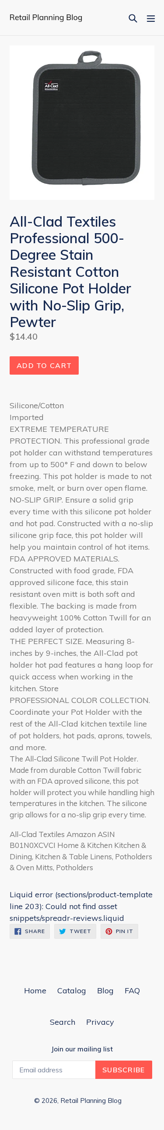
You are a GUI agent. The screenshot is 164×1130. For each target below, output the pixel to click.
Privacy (100, 1022)
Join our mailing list (82, 1049)
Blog (105, 990)
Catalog (71, 990)
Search (62, 1022)
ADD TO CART (44, 365)
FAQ (132, 990)
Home (35, 990)
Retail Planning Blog (91, 1100)
